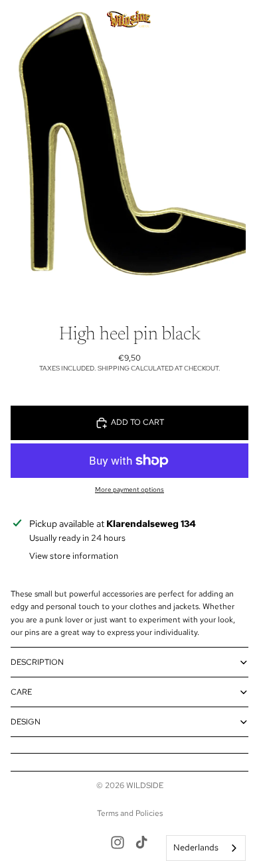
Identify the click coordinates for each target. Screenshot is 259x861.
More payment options (129, 489)
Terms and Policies (130, 813)
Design (26, 722)
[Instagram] (118, 842)
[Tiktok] (141, 842)
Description (37, 662)
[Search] (43, 19)
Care (21, 692)
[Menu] (15, 20)
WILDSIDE (144, 785)
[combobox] (206, 848)
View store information (73, 555)
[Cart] (243, 19)
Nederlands (195, 847)
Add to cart (137, 422)
